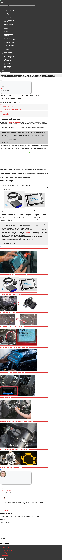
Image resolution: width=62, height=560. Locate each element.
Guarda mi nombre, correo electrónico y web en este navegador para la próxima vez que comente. (20, 540)
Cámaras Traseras (7, 28)
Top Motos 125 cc (7, 67)
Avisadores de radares (7, 25)
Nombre (2, 519)
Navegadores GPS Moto (8, 50)
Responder (4, 496)
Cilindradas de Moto (7, 63)
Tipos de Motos (6, 64)
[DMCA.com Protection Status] (3, 558)
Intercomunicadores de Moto (9, 42)
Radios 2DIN (6, 31)
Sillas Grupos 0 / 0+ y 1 (10, 10)
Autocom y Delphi (5, 107)
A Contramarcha (8, 16)
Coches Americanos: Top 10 (8, 55)
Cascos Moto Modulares (10, 46)
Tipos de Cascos (9, 49)
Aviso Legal (4, 548)
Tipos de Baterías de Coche (10, 39)
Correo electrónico (4, 522)
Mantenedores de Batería (8, 24)
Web (1, 525)
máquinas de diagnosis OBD (14, 122)
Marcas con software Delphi (7, 106)
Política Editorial (5, 555)
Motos (3, 41)
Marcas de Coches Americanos (9, 56)
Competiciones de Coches (8, 59)
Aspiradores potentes (7, 27)
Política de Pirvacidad (6, 546)
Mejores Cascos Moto (7, 43)
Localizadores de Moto (8, 52)
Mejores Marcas (8, 48)
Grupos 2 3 (7, 14)
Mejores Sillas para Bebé (8, 9)
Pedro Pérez (2, 88)
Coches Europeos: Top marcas (9, 57)
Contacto (3, 70)
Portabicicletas (6, 35)
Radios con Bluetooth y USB (8, 32)
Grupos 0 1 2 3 (8, 11)
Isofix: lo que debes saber (10, 20)
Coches (3, 7)
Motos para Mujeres (7, 66)
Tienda (3, 556)
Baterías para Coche (7, 38)
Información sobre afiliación (7, 550)
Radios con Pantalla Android (8, 34)
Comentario (2, 538)
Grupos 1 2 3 (8, 13)
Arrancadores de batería (8, 21)
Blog (2, 53)
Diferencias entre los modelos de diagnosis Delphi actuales (13, 109)
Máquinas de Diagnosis (8, 36)
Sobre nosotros (5, 553)
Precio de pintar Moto (7, 60)
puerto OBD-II (28, 232)
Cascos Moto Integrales (10, 45)
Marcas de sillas (8, 17)
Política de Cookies (5, 547)
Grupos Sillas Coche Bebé (10, 18)
